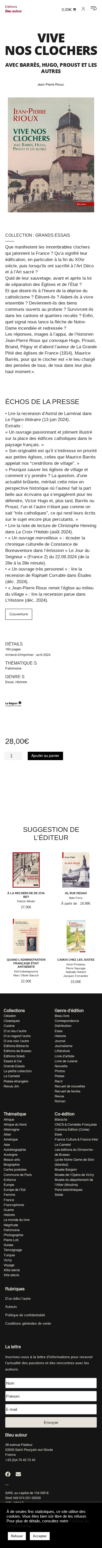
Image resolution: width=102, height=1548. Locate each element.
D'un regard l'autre (17, 1036)
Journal (60, 1041)
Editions (11, 7)
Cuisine (9, 1026)
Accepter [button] (40, 1536)
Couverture (18, 614)
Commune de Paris (18, 1175)
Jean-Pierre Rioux (50, 84)
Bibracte (61, 1119)
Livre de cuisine (66, 1061)
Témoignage (13, 1250)
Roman (60, 1101)
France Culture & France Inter (76, 1139)
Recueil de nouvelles (70, 1086)
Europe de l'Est (15, 1190)
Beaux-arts (12, 1160)
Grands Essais (52, 235)
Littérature (62, 1051)
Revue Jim (11, 1086)
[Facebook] (7, 1474)
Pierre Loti (11, 1240)
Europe (9, 1185)
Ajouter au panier (45, 756)
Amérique (11, 1139)
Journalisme (63, 1046)
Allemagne (11, 1129)
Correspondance (67, 1021)
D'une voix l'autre (16, 1041)
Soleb (59, 1195)
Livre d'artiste (64, 1056)
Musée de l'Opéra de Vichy (74, 1175)
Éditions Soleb (14, 1056)
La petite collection (18, 1071)
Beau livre (62, 1016)
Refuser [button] (17, 1536)
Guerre (9, 1210)
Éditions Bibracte (16, 1046)
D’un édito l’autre (18, 1299)
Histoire (21, 682)
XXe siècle (11, 1275)
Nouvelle (61, 1066)
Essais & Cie (13, 1061)
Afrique (9, 1119)
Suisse (8, 1245)
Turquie (9, 1255)
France (9, 1200)
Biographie (12, 1164)
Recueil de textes (67, 1091)
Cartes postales (15, 1169)
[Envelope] (18, 1474)
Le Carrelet (12, 1076)
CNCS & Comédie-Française (76, 1124)
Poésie (59, 1076)
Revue (59, 1096)
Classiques (12, 1021)
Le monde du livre (17, 1220)
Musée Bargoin (66, 1169)
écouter (73, 537)
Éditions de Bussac (18, 1051)
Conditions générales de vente (28, 1323)
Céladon (10, 1016)
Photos (60, 1071)
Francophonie (14, 1205)
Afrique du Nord (15, 1124)
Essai (9, 682)
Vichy (8, 1260)
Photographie (13, 1235)
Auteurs (11, 1307)
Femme (9, 1195)
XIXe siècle (12, 1270)
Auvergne (11, 1155)
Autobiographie (15, 1150)
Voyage (9, 1265)
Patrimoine (13, 668)
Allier (7, 1134)
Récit (59, 1081)
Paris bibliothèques (68, 1190)
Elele (58, 1134)
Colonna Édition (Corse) (72, 1129)
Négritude (11, 1225)
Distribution (63, 1026)
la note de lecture (33, 525)
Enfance (10, 1180)
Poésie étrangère (16, 1081)
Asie (7, 1145)
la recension (29, 413)
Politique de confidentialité (25, 1315)
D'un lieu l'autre (15, 1031)
